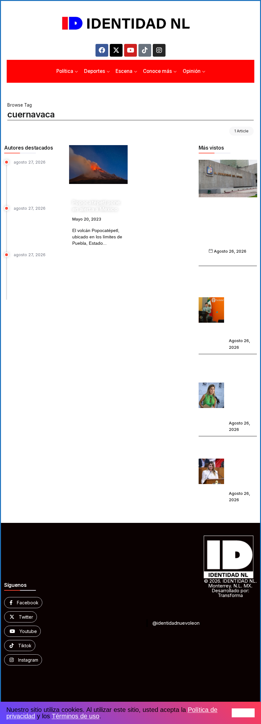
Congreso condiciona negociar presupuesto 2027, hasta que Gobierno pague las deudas (227, 229)
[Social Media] (23, 602)
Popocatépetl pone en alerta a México (96, 205)
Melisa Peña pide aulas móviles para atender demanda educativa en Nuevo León (243, 463)
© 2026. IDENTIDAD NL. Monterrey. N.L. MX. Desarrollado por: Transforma (230, 588)
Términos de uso (75, 716)
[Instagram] (159, 50)
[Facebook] (101, 50)
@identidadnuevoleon (176, 623)
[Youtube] (130, 50)
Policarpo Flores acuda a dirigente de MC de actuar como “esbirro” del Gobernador (36, 181)
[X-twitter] (116, 50)
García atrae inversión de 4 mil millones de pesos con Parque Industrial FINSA (38, 228)
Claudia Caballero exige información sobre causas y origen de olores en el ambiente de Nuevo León (242, 387)
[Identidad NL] (130, 23)
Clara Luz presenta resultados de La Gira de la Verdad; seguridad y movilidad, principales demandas (38, 277)
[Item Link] (98, 164)
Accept (243, 712)
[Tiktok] (144, 50)
